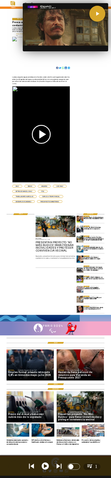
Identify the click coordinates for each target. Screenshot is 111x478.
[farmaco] (80, 259)
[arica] (80, 269)
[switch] (73, 466)
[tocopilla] (80, 299)
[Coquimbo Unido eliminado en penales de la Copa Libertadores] (80, 279)
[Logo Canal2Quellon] (13, 5)
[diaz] (80, 219)
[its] (80, 249)
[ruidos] (80, 239)
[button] (17, 186)
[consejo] (80, 309)
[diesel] (80, 229)
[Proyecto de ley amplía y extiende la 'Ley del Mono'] (80, 289)
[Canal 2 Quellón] (55, 321)
